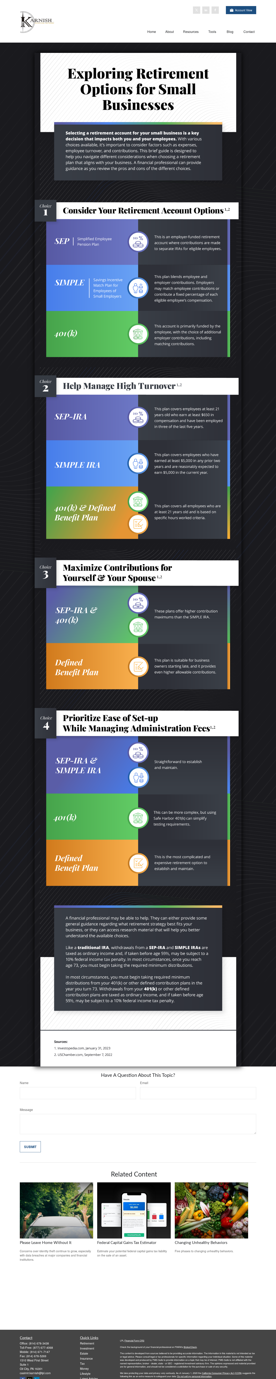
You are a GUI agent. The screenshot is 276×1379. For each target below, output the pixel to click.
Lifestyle (85, 1374)
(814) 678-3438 (39, 1343)
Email (144, 1082)
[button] (152, 31)
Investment (87, 1348)
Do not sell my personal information (194, 1376)
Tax (82, 1363)
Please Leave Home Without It (46, 1243)
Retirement (87, 1343)
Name (24, 1082)
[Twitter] (196, 10)
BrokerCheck (190, 1347)
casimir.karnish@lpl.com (35, 1373)
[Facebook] (215, 10)
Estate (84, 1353)
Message (26, 1109)
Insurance (86, 1358)
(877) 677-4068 (43, 1347)
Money (84, 1368)
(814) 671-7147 (40, 1352)
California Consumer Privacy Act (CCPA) (222, 1373)
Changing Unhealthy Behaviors (201, 1243)
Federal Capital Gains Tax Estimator (126, 1243)
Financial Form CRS (134, 1340)
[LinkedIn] (206, 10)
